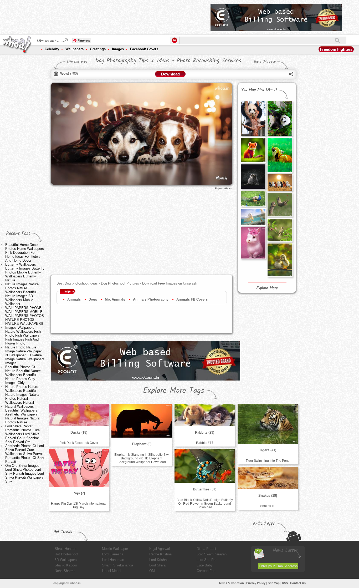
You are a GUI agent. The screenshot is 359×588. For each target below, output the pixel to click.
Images (118, 49)
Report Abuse (223, 188)
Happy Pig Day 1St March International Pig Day (78, 505)
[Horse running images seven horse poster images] (280, 182)
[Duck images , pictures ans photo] (253, 217)
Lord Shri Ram (207, 560)
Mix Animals (115, 299)
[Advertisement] (111, 16)
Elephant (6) (141, 444)
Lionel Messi (111, 571)
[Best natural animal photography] (280, 204)
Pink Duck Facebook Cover (78, 443)
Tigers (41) (267, 450)
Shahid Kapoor (66, 565)
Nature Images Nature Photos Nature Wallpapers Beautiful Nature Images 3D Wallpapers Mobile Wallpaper (22, 294)
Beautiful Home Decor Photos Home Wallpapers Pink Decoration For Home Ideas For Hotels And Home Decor (24, 252)
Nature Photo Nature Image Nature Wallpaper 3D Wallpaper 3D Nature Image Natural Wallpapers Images (24, 355)
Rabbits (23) (204, 432)
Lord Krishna (158, 560)
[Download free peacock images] (253, 198)
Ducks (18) (78, 432)
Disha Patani (206, 549)
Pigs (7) (79, 493)
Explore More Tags (173, 390)
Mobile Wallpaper (115, 549)
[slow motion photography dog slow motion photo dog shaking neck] (253, 176)
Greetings (98, 49)
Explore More (267, 288)
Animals (74, 299)
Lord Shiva (157, 565)
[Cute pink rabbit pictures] (253, 242)
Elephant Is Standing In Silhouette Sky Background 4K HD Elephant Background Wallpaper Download (141, 458)
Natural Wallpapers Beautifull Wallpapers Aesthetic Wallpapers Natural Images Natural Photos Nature (22, 414)
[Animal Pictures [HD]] (280, 260)
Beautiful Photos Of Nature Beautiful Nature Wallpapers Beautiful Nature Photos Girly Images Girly (23, 375)
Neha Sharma (65, 571)
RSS (285, 583)
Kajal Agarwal (159, 549)
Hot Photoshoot (66, 554)
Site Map (274, 583)
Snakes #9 (267, 506)
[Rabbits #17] (205, 415)
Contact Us (298, 583)
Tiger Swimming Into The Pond (268, 461)
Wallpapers (74, 49)
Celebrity (52, 49)
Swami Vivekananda (117, 565)
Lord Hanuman (113, 560)
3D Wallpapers (66, 560)
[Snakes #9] (268, 478)
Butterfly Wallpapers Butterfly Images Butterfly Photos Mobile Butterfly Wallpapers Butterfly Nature (24, 272)
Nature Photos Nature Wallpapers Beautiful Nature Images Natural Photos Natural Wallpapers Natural (22, 394)
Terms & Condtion (231, 583)
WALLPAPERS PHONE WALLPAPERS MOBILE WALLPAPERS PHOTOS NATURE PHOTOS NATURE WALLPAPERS (24, 316)
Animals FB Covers (192, 299)
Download (170, 74)
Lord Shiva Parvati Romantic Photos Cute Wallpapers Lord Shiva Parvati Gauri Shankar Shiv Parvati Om (22, 434)
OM (152, 571)
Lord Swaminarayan (212, 554)
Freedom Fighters (336, 49)
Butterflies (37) (204, 489)
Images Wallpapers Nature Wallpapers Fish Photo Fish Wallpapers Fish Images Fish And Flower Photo (23, 335)
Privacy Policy (255, 583)
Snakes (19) (267, 496)
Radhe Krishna (160, 554)
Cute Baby (205, 565)
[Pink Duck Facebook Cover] (79, 415)
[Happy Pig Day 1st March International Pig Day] (79, 468)
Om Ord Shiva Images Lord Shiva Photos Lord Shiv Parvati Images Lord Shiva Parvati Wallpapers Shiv (24, 473)
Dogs (93, 299)
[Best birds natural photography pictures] (280, 230)
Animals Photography (150, 299)
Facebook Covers (144, 49)
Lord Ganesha (112, 554)
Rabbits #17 (204, 443)
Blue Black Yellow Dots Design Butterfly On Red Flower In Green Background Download (205, 503)
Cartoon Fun (206, 571)
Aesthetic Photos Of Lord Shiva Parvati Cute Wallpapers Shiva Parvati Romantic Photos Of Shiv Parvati (24, 454)
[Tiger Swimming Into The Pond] (268, 424)
